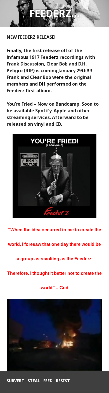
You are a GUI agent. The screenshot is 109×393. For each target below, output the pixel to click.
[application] (54, 335)
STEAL (34, 380)
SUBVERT (15, 380)
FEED (48, 380)
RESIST (63, 380)
